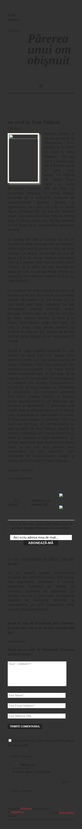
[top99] (64, 807)
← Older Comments (20, 756)
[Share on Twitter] (62, 509)
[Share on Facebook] (62, 497)
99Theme (26, 808)
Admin (12, 816)
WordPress (17, 812)
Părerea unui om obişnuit (49, 49)
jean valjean (15, 478)
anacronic (27, 470)
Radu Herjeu (66, 812)
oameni (26, 478)
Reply (66, 782)
